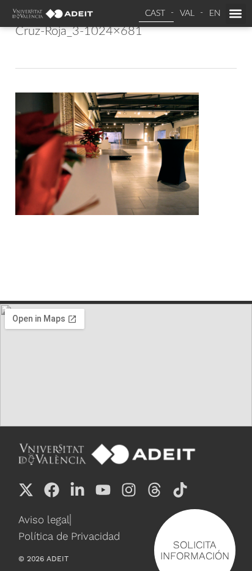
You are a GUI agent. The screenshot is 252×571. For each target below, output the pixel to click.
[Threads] (154, 489)
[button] (236, 14)
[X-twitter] (26, 489)
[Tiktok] (180, 489)
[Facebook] (51, 489)
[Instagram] (128, 489)
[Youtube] (103, 489)
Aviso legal (44, 519)
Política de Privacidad (69, 536)
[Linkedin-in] (77, 489)
